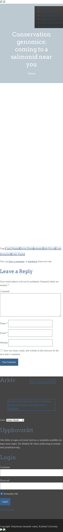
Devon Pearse (34, 212)
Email (3, 333)
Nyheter (30, 100)
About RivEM (49, 11)
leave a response (16, 261)
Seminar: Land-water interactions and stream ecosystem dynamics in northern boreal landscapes (29, 405)
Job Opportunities (52, 22)
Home (44, 7)
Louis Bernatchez (35, 145)
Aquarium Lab (50, 15)
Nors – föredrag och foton (42, 381)
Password (4, 480)
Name (4, 323)
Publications (48, 18)
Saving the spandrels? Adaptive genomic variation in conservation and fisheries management (24, 216)
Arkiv (3, 420)
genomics (38, 248)
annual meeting (11, 109)
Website (4, 342)
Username (5, 467)
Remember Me (10, 493)
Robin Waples (18, 145)
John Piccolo (13, 106)
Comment (4, 291)
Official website (51, 26)
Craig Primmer (7, 148)
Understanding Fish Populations (23, 234)
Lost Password (7, 509)
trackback (32, 261)
